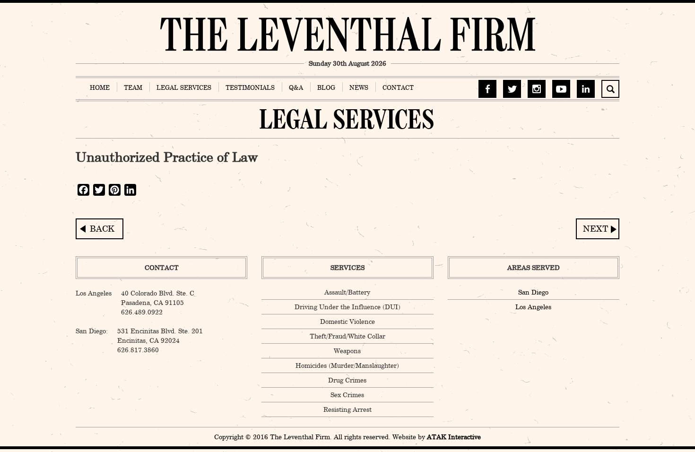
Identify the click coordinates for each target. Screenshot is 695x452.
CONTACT (398, 87)
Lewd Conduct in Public (99, 228)
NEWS (358, 87)
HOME (100, 87)
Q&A (296, 87)
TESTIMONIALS (250, 87)
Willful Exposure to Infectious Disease (597, 228)
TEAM (133, 87)
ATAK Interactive (454, 437)
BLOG (326, 87)
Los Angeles (533, 307)
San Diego (533, 292)
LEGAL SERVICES (183, 87)
